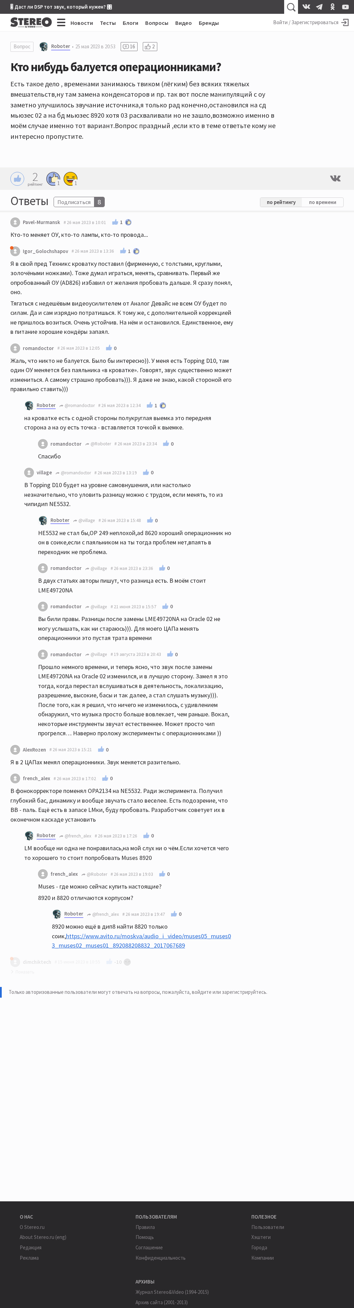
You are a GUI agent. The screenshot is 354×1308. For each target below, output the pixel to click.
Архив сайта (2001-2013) (162, 1302)
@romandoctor (79, 405)
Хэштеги (261, 1237)
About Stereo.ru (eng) (43, 1237)
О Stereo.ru (32, 1227)
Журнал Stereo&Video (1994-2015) (172, 1292)
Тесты (108, 22)
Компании (262, 1257)
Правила (145, 1227)
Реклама (29, 1257)
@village (86, 520)
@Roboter (100, 444)
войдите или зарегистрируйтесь (229, 992)
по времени (322, 202)
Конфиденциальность (161, 1257)
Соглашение (149, 1247)
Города (259, 1247)
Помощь (145, 1237)
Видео (183, 22)
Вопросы (156, 22)
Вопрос (21, 46)
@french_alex (77, 836)
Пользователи (267, 1227)
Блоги (130, 22)
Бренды (209, 22)
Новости (82, 22)
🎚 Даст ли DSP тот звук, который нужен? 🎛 (61, 6)
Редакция (30, 1247)
